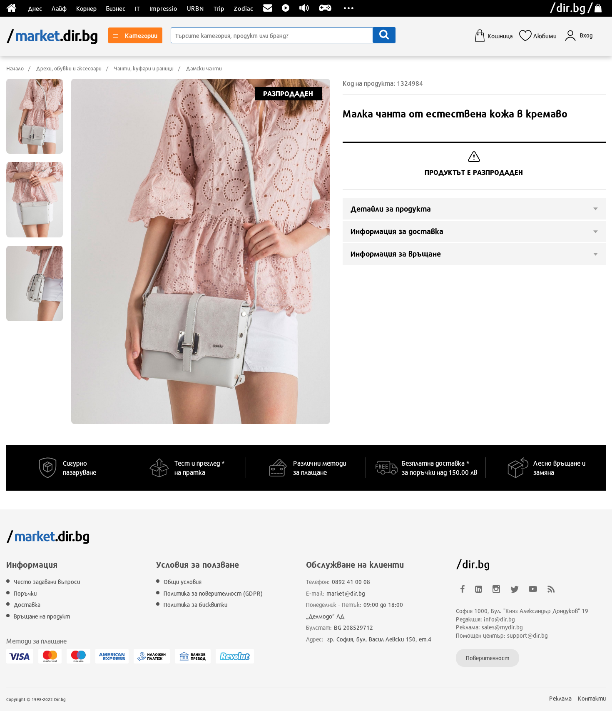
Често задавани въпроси (47, 581)
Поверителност (487, 657)
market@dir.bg (345, 593)
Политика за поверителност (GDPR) (213, 593)
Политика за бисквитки (195, 604)
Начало (15, 68)
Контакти (592, 698)
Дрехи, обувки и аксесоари (69, 68)
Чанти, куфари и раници (144, 68)
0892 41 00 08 (351, 581)
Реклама (560, 698)
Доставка (27, 604)
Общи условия (183, 581)
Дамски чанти (204, 68)
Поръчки (25, 593)
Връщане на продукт (42, 616)
